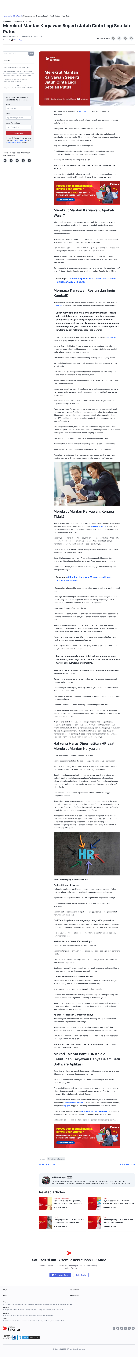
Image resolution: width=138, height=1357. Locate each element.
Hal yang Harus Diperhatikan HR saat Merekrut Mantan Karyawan (15, 80)
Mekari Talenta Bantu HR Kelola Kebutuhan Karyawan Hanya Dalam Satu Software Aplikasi (18, 87)
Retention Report (112, 337)
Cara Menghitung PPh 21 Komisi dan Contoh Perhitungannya (118, 1221)
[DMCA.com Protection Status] (29, 1337)
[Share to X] (113, 38)
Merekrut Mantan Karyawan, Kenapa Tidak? (17, 75)
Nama (8, 104)
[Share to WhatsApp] (119, 38)
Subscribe (18, 133)
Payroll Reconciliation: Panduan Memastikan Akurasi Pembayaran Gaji (118, 1202)
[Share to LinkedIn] (125, 38)
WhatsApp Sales (61, 1275)
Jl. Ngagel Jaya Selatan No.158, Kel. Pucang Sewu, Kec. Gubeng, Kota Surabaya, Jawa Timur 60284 (33, 1309)
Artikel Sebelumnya (47, 1164)
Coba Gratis (81, 1275)
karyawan (83, 111)
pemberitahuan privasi (13, 142)
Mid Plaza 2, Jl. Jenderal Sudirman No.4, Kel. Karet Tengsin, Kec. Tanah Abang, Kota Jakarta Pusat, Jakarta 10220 (37, 1304)
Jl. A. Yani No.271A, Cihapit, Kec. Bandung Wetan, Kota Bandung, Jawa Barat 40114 (28, 1315)
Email (8, 113)
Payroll (105, 1198)
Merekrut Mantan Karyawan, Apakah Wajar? (17, 67)
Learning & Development (61, 1198)
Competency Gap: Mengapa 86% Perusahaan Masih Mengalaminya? (68, 1202)
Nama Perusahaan (13, 123)
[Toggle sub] (32, 81)
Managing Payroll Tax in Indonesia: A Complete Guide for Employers (69, 1221)
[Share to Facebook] (131, 38)
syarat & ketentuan (20, 140)
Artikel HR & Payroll (15, 16)
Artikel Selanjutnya (127, 1164)
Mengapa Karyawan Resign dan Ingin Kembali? (18, 71)
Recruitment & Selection (12, 21)
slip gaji (66, 1106)
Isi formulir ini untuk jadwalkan (94, 1111)
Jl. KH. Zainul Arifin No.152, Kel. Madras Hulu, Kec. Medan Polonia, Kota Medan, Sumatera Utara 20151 (34, 1321)
